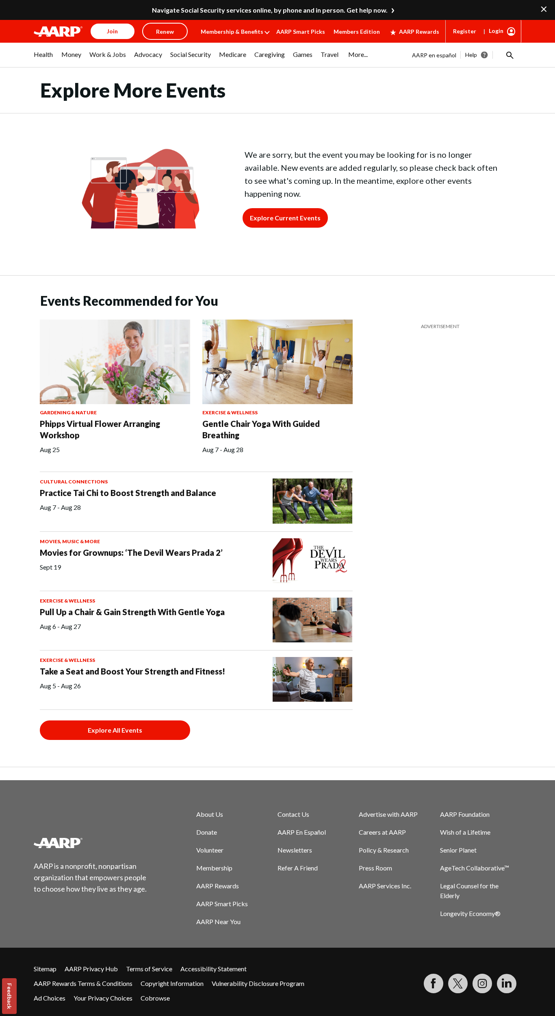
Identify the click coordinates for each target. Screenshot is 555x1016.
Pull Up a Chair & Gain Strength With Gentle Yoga (132, 612)
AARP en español (434, 55)
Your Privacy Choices (103, 998)
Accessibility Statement (213, 968)
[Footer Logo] (90, 843)
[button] (509, 55)
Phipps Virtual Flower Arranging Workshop (100, 429)
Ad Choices (49, 998)
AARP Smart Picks (300, 31)
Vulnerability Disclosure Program (258, 983)
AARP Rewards (419, 31)
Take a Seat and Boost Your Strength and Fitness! (132, 671)
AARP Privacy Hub (91, 968)
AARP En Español (302, 832)
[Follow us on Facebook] (433, 983)
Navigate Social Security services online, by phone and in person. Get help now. (270, 10)
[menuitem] (43, 58)
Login (496, 30)
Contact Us (293, 814)
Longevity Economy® (470, 913)
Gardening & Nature (68, 412)
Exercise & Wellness (230, 412)
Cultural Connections (74, 482)
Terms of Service (149, 968)
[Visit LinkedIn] (506, 983)
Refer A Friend (298, 868)
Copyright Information (172, 983)
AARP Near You (218, 921)
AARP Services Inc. (385, 886)
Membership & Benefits (232, 31)
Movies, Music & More (70, 541)
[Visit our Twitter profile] (458, 983)
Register (464, 31)
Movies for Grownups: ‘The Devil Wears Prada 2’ (131, 552)
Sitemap (45, 968)
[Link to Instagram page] (482, 983)
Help (471, 54)
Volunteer (209, 850)
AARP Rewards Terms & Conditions (83, 983)
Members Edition (357, 31)
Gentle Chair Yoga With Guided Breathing (261, 429)
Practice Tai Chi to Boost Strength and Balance (128, 493)
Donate (206, 832)
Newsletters (295, 850)
